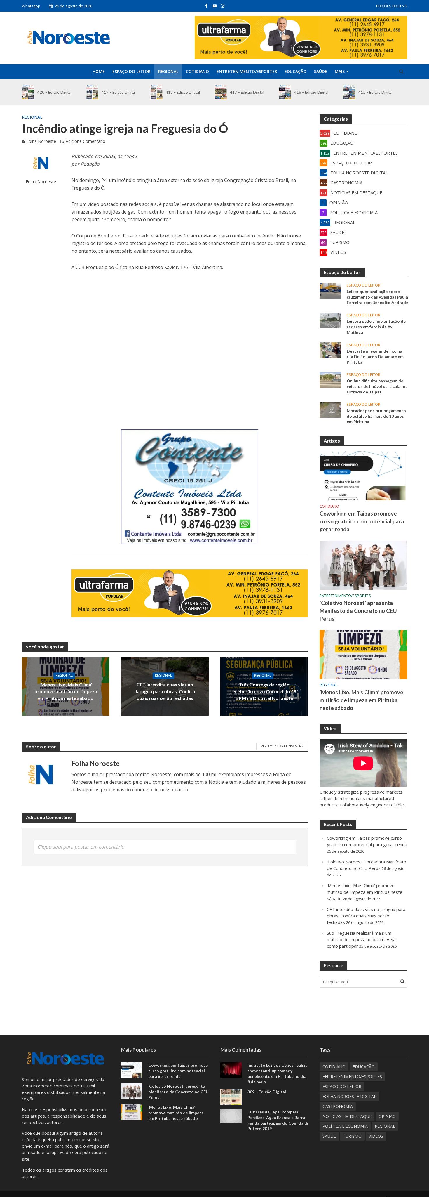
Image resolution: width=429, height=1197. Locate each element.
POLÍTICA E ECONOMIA (345, 1126)
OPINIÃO (387, 1116)
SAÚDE (320, 71)
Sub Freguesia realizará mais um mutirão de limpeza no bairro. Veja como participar (361, 939)
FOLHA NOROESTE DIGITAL (349, 1096)
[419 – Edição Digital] (92, 92)
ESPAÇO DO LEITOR (131, 71)
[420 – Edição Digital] (28, 92)
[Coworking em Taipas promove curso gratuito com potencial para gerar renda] (363, 475)
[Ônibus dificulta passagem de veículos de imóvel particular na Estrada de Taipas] (330, 379)
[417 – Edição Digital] (220, 92)
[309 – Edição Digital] (231, 1096)
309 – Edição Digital (266, 1091)
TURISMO (352, 1136)
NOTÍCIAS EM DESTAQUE (347, 1116)
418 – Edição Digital (183, 92)
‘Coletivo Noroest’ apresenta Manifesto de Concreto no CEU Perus (358, 610)
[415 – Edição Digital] (349, 92)
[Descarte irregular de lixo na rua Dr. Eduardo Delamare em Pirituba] (330, 350)
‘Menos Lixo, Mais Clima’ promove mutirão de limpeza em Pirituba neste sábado (65, 691)
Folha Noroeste (41, 141)
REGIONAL (168, 71)
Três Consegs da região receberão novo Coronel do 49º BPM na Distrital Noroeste (264, 691)
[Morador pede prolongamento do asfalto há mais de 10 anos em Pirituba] (330, 409)
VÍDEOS (376, 1136)
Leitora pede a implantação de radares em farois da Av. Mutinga (376, 327)
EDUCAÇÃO (295, 71)
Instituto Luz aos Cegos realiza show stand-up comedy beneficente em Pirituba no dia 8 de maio (277, 1073)
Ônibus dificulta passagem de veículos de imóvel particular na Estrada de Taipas (377, 386)
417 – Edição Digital (247, 92)
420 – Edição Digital (54, 92)
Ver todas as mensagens (282, 746)
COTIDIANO (197, 71)
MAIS (340, 71)
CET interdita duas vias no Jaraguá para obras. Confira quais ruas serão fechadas (165, 691)
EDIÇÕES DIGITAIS (391, 5)
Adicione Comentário (85, 141)
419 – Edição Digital (119, 92)
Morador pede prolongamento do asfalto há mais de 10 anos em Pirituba (376, 416)
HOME (99, 71)
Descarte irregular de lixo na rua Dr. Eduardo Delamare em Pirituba (375, 356)
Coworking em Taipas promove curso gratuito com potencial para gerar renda (362, 521)
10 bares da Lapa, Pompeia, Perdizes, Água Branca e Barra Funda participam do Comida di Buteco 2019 (277, 1120)
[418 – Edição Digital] (156, 92)
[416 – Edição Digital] (285, 92)
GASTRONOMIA (337, 1106)
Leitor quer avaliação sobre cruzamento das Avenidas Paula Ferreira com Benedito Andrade (377, 297)
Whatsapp (31, 5)
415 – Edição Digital (375, 92)
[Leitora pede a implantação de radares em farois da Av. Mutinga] (330, 320)
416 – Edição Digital (311, 92)
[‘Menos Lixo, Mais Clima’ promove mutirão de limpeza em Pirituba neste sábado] (363, 654)
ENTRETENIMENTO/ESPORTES (247, 71)
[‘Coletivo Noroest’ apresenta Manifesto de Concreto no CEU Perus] (363, 565)
